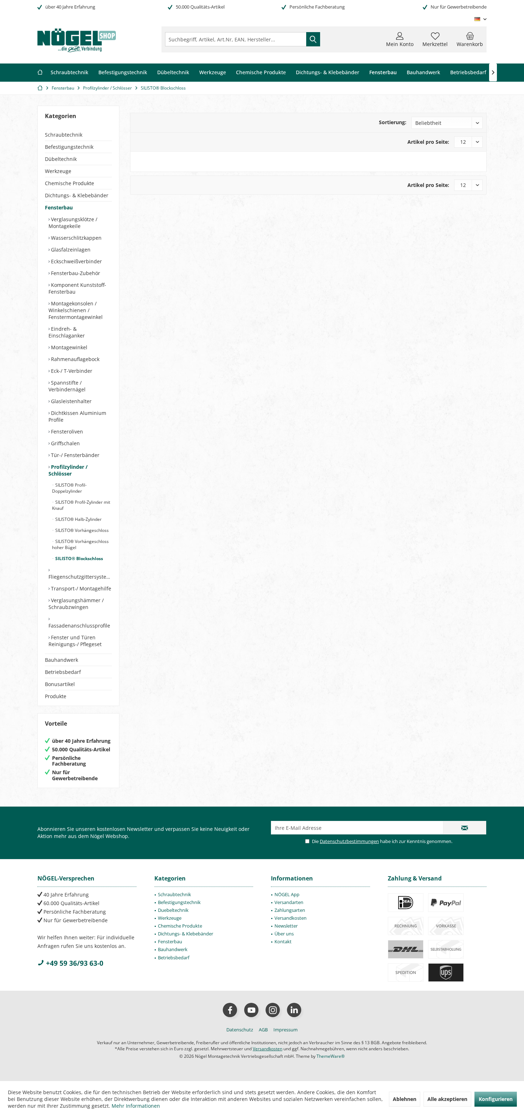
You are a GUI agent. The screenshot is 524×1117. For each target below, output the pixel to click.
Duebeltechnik (173, 910)
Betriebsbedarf (63, 672)
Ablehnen (404, 1099)
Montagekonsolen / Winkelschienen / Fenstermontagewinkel (75, 310)
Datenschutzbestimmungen (349, 841)
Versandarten (288, 902)
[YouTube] (251, 1010)
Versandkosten (290, 918)
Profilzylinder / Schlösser (68, 470)
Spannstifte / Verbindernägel (67, 386)
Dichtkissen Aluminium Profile (77, 416)
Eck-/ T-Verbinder (71, 370)
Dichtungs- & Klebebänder (76, 195)
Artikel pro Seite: (428, 141)
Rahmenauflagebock (74, 359)
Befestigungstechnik (69, 146)
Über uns (284, 933)
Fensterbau (59, 207)
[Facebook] (230, 1010)
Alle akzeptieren (447, 1099)
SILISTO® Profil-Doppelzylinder (69, 488)
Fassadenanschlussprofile (79, 625)
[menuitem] (470, 39)
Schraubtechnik (63, 134)
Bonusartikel (60, 684)
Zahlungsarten (289, 910)
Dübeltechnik (61, 159)
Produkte (55, 696)
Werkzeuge (58, 171)
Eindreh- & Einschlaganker (66, 332)
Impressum (285, 1029)
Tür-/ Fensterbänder (74, 455)
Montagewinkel (68, 347)
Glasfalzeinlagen (70, 249)
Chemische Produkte (69, 183)
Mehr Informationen (136, 1105)
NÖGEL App (286, 894)
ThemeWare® (331, 1056)
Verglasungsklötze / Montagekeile (72, 222)
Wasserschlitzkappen (76, 237)
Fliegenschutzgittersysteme (80, 576)
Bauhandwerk (61, 659)
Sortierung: (392, 122)
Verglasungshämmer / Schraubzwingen (76, 603)
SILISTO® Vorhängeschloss (81, 530)
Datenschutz (239, 1029)
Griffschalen (65, 443)
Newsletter (286, 926)
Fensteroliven (66, 431)
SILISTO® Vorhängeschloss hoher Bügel (80, 544)
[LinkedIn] (294, 1010)
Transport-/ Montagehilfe (80, 588)
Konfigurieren (496, 1099)
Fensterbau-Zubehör (75, 273)
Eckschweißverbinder (76, 261)
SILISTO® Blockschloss (78, 558)
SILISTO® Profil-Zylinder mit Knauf (81, 505)
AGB (263, 1029)
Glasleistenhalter (71, 401)
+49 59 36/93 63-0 (73, 963)
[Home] (40, 73)
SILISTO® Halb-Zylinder (78, 519)
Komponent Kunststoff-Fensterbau (77, 288)
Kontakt (283, 941)
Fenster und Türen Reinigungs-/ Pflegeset (75, 641)
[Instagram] (273, 1010)
